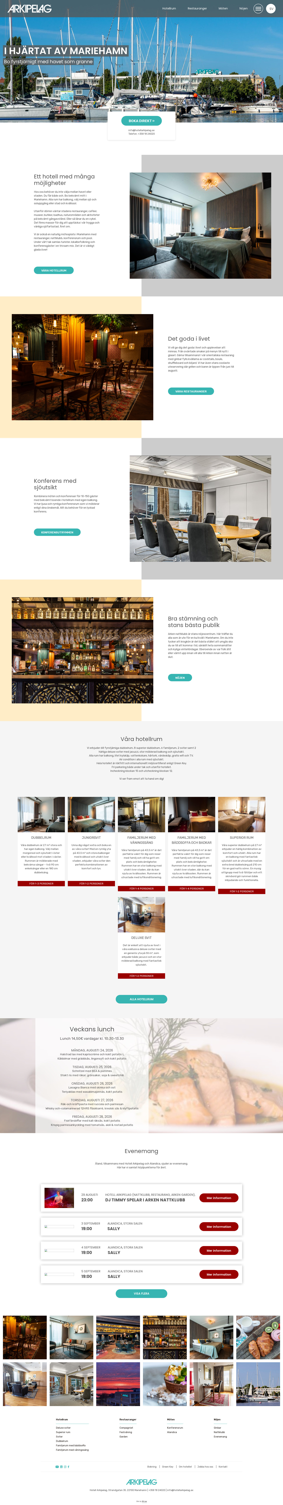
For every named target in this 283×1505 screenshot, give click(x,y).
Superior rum (63, 1432)
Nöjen (244, 8)
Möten (223, 8)
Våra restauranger (191, 391)
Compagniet (126, 1427)
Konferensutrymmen (57, 532)
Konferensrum (175, 1427)
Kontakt (223, 1466)
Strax (144, 1501)
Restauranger (197, 8)
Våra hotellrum (53, 270)
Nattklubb (219, 1432)
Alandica (172, 1432)
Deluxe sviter (63, 1427)
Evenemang (220, 1436)
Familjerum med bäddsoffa (70, 1445)
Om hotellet (185, 1466)
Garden (124, 1436)
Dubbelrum (62, 1441)
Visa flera (141, 1294)
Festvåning (126, 1432)
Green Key (167, 1466)
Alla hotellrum (141, 999)
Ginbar (217, 1427)
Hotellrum (169, 8)
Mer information (219, 1198)
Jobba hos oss (205, 1466)
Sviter (59, 1436)
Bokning (152, 1466)
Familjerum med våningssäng (72, 1450)
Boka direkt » (141, 121)
